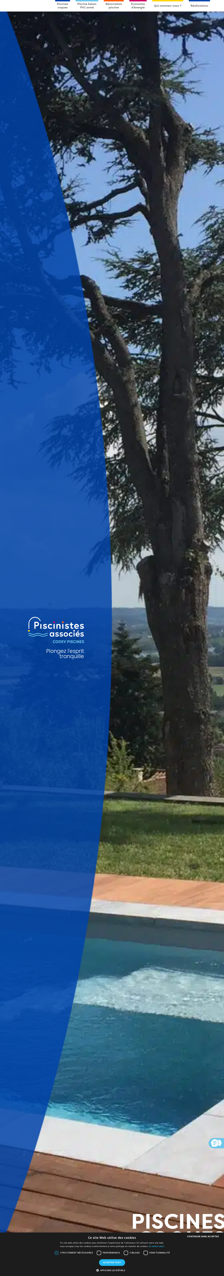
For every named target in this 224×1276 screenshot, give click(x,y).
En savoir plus (156, 1246)
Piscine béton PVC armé (86, 5)
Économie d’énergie (138, 5)
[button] (112, 1270)
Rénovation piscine (114, 5)
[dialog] (112, 1254)
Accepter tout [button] (112, 1262)
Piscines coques (62, 5)
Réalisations (199, 6)
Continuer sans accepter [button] (203, 1236)
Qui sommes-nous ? (167, 6)
